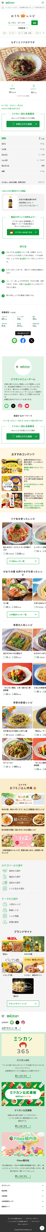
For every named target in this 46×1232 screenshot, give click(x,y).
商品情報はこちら (25, 202)
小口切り (18, 252)
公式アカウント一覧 (9, 1028)
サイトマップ (35, 1221)
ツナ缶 (4, 149)
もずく (4, 144)
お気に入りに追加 (24, 124)
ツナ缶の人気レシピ (39, 7)
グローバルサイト (23, 1224)
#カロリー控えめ (16, 105)
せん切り (23, 258)
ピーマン (12, 33)
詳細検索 (21, 28)
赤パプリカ (5, 166)
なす (4, 33)
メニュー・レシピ (12, 7)
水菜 (3, 171)
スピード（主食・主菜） (25, 33)
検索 (34, 23)
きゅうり (5, 155)
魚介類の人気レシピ (25, 7)
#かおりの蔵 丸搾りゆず (11, 109)
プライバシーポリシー (32, 1218)
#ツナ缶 (5, 105)
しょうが (5, 160)
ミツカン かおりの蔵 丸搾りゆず (14, 182)
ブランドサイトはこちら (27, 205)
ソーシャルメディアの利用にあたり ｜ (19, 1221)
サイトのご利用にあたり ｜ (16, 1218)
